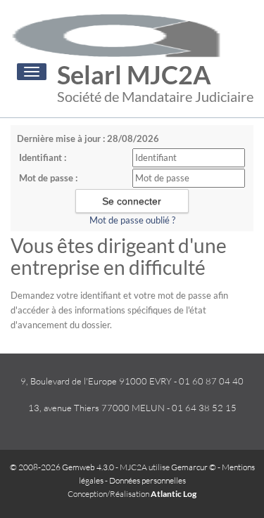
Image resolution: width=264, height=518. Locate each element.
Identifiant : (42, 157)
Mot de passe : (48, 177)
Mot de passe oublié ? (132, 220)
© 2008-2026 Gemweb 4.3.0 (62, 467)
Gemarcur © (193, 467)
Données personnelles (147, 480)
